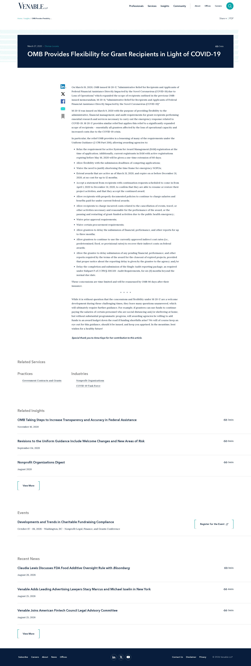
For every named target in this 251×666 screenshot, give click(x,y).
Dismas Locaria (52, 46)
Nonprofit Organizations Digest (41, 462)
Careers (218, 6)
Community (179, 6)
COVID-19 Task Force (88, 385)
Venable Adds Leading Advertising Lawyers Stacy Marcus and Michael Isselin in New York (84, 589)
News (54, 657)
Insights (165, 6)
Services (152, 6)
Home (20, 18)
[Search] (229, 6)
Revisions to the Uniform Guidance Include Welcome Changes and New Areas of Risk (81, 441)
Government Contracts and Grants (41, 380)
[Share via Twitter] (63, 94)
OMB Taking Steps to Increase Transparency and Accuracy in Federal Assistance (77, 420)
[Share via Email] (63, 109)
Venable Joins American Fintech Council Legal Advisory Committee (68, 610)
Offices (208, 6)
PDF (231, 18)
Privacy (202, 657)
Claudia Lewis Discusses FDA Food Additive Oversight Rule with (74, 568)
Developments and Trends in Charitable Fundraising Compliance (66, 522)
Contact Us (177, 657)
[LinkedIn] (114, 657)
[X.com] (121, 657)
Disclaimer (191, 657)
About (197, 6)
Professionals (136, 6)
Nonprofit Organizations (90, 380)
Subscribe (23, 657)
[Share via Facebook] (63, 101)
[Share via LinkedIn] (63, 86)
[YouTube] (128, 657)
